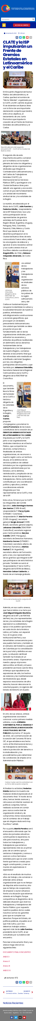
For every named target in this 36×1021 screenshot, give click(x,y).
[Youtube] (24, 1017)
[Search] (33, 19)
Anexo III (6, 966)
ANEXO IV (7, 970)
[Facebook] (11, 1017)
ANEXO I (6, 956)
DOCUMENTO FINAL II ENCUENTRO (17, 952)
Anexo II (6, 961)
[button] (4, 25)
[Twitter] (15, 1017)
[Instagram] (20, 1017)
